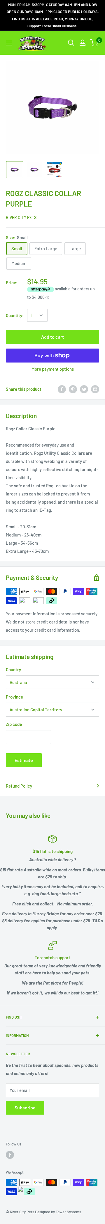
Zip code (14, 724)
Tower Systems (68, 1211)
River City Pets (21, 217)
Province (14, 696)
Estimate (24, 760)
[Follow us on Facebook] (10, 1155)
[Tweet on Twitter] (84, 389)
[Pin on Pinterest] (73, 389)
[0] (94, 42)
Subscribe (25, 1107)
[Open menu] (9, 43)
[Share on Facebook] (62, 389)
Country (13, 669)
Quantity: (15, 315)
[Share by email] (95, 389)
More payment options (53, 369)
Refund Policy (19, 785)
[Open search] (71, 43)
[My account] (82, 43)
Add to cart (52, 337)
